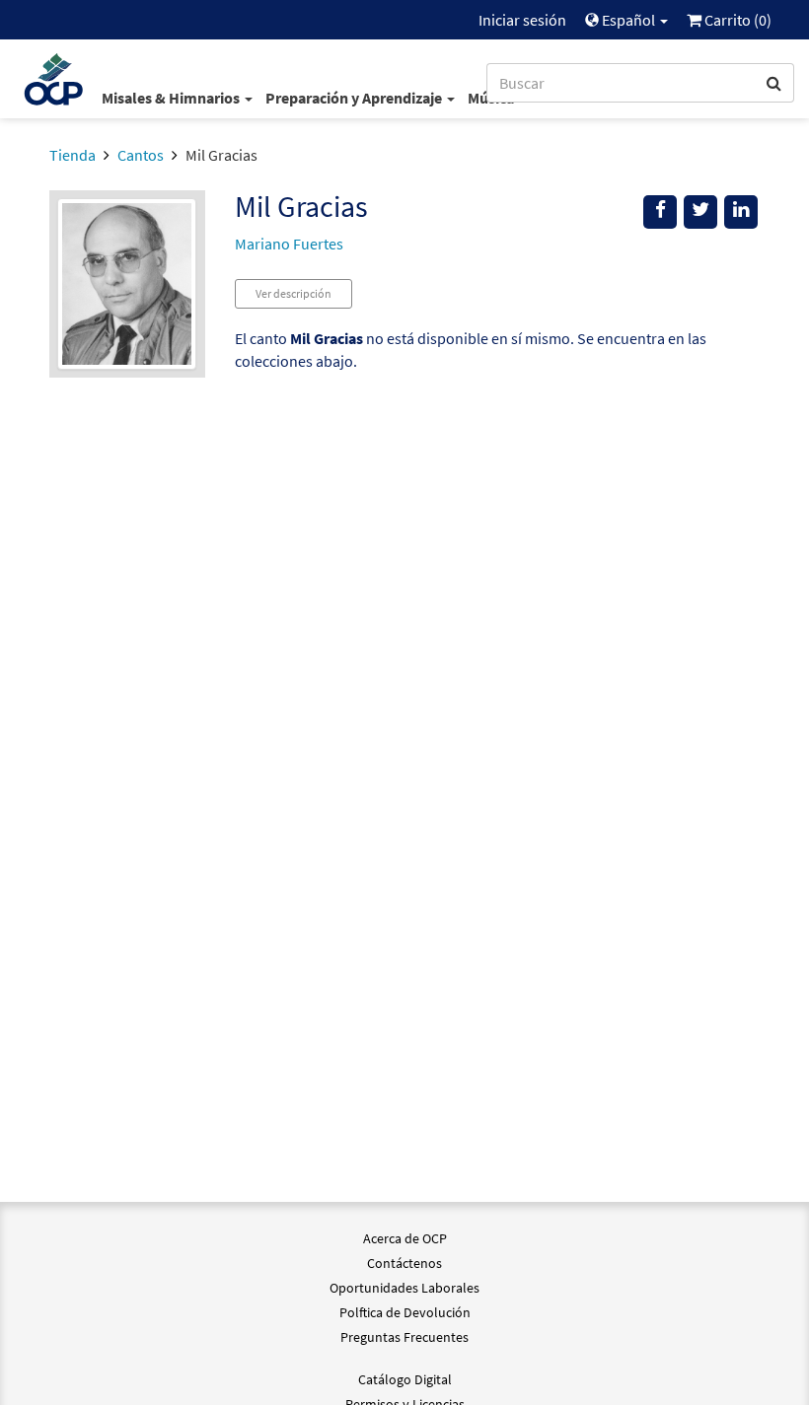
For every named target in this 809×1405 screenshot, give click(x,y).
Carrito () (736, 20)
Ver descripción (293, 293)
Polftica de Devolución (405, 1312)
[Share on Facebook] (660, 212)
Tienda (72, 155)
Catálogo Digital (405, 1379)
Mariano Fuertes (289, 243)
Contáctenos (404, 1263)
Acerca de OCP (405, 1238)
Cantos (140, 155)
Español (628, 20)
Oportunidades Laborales (404, 1288)
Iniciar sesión (522, 20)
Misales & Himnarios (172, 97)
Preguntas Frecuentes (404, 1337)
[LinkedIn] (741, 212)
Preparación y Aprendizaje (355, 97)
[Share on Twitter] (700, 212)
